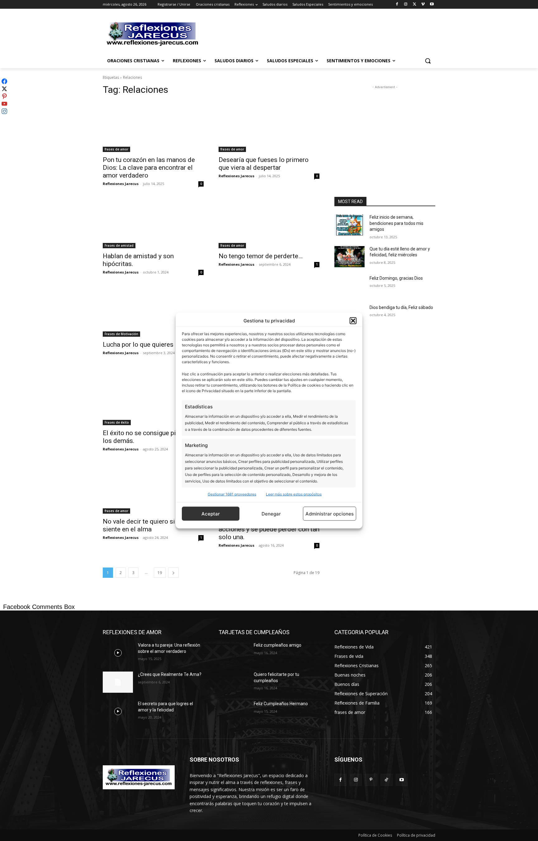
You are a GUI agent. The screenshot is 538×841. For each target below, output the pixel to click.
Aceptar (210, 513)
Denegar (271, 513)
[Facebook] (397, 4)
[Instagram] (405, 4)
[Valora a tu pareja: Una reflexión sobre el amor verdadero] (118, 652)
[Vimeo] (423, 4)
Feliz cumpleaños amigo (277, 645)
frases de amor (116, 149)
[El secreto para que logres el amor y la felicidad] (118, 711)
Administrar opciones (329, 513)
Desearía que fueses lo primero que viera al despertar (264, 163)
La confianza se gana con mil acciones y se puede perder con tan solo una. (269, 529)
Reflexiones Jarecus (121, 183)
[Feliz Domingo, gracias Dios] (349, 286)
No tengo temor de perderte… (261, 256)
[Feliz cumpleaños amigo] (234, 652)
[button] (353, 320)
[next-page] (173, 573)
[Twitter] (414, 4)
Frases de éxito (117, 422)
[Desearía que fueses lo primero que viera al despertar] (269, 127)
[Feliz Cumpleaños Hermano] (234, 711)
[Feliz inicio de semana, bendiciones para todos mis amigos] (349, 224)
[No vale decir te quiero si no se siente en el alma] (153, 488)
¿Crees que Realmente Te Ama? (169, 674)
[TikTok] (386, 780)
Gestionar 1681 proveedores (232, 494)
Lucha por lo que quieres (138, 344)
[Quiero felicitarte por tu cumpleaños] (234, 682)
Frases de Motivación (121, 334)
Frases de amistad (119, 245)
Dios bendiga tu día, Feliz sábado (401, 307)
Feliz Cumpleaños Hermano (281, 703)
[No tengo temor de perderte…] (269, 223)
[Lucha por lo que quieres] (153, 311)
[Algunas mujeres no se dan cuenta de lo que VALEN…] (269, 311)
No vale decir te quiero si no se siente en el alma (147, 525)
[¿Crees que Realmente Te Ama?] (118, 682)
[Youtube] (431, 4)
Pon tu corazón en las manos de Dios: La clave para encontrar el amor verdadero (149, 167)
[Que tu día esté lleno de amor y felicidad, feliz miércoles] (349, 256)
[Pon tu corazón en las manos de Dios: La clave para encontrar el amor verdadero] (153, 127)
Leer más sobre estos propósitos (294, 494)
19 (160, 572)
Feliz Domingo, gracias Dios (396, 278)
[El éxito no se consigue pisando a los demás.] (153, 400)
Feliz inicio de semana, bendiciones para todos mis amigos (396, 223)
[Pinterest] (371, 780)
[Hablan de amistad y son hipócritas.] (153, 223)
